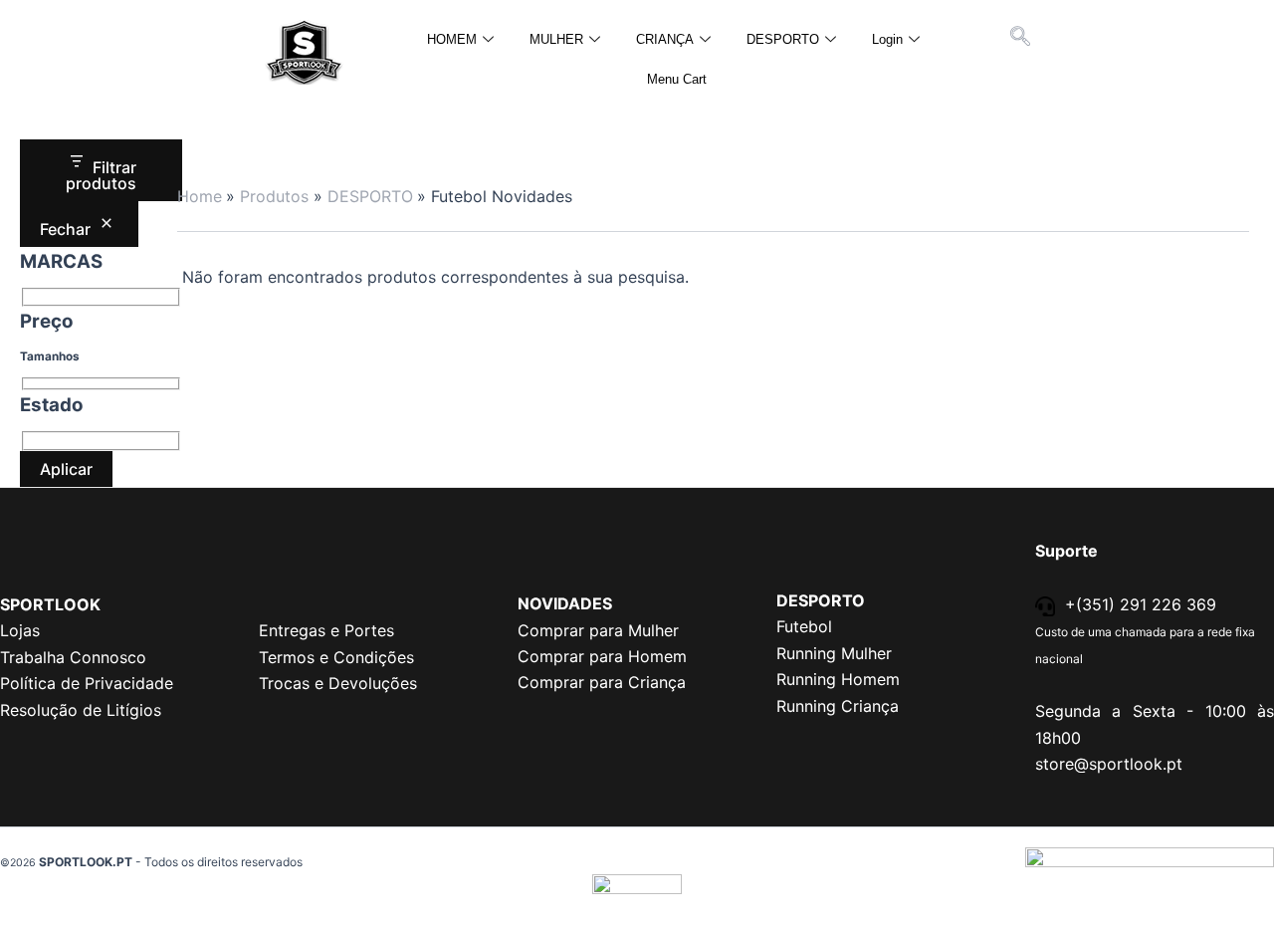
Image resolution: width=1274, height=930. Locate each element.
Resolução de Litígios (80, 710)
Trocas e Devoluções (338, 683)
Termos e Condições (336, 657)
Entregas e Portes (326, 630)
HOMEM (452, 39)
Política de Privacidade (86, 683)
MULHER (556, 39)
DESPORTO (782, 39)
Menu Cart (677, 79)
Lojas (20, 630)
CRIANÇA (665, 39)
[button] (1020, 38)
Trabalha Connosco (73, 657)
